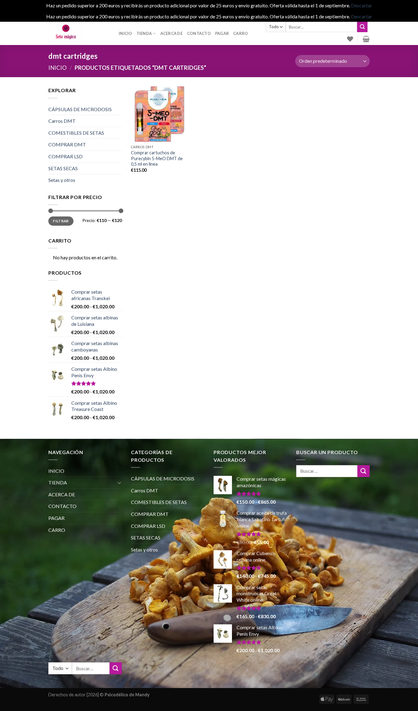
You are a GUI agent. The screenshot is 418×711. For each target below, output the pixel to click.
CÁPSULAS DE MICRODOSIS (80, 109)
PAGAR (222, 33)
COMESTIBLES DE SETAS (76, 133)
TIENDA (144, 33)
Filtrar (61, 221)
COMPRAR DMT (67, 144)
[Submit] (362, 27)
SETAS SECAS (63, 168)
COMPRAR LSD (65, 156)
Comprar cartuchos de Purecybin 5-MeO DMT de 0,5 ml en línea (157, 158)
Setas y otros (61, 180)
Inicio (57, 67)
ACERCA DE (171, 33)
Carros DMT (62, 121)
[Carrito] (366, 39)
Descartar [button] (361, 5)
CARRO (240, 33)
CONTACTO (199, 33)
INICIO (125, 33)
